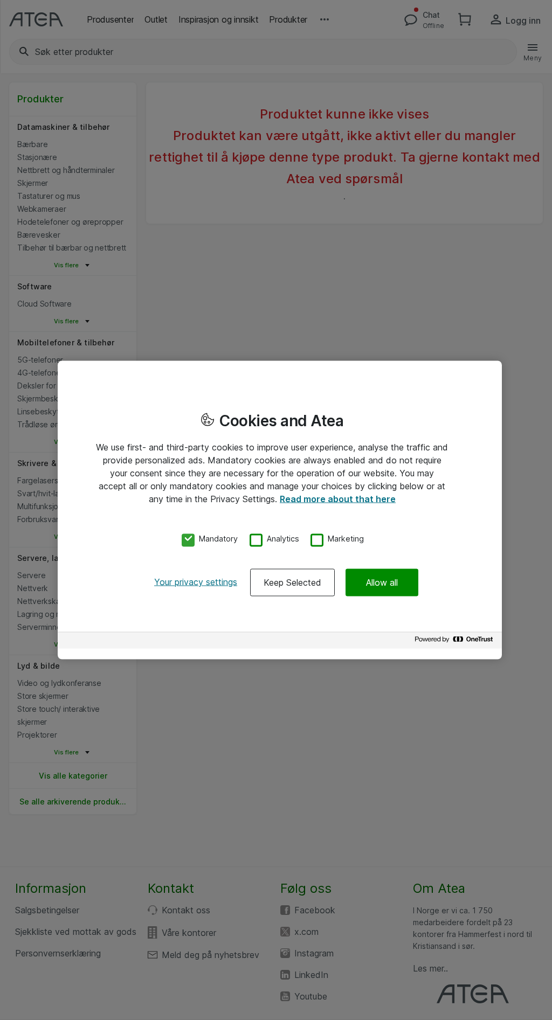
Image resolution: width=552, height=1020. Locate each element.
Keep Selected (292, 582)
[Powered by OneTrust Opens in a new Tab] (455, 642)
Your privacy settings (195, 582)
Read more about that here (338, 498)
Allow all (382, 582)
